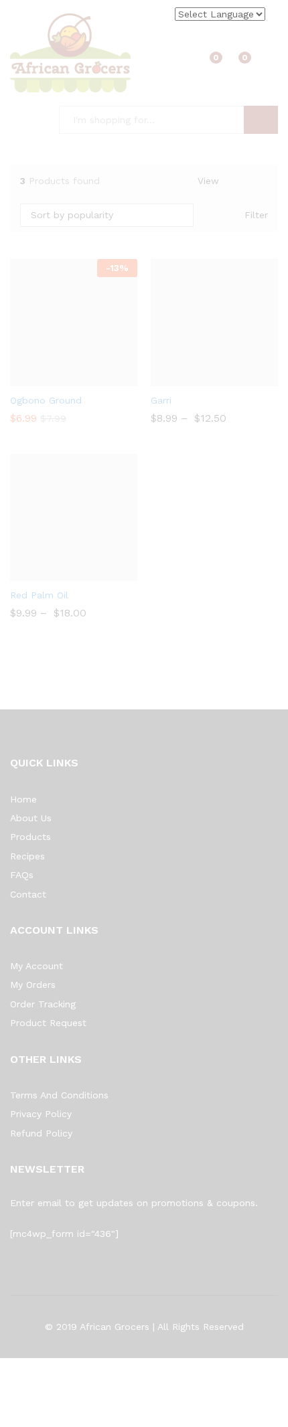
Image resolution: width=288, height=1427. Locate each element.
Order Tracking (43, 1004)
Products (30, 836)
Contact (28, 894)
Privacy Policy (41, 1113)
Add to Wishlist (87, 378)
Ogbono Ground (46, 400)
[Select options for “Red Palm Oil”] (56, 573)
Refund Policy (41, 1133)
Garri (161, 400)
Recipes (27, 856)
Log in (270, 62)
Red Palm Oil (39, 595)
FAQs (21, 874)
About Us (31, 818)
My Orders (33, 984)
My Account (36, 965)
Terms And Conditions (59, 1095)
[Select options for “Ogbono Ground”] (56, 378)
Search (261, 120)
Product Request (48, 1022)
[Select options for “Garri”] (197, 378)
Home (23, 799)
